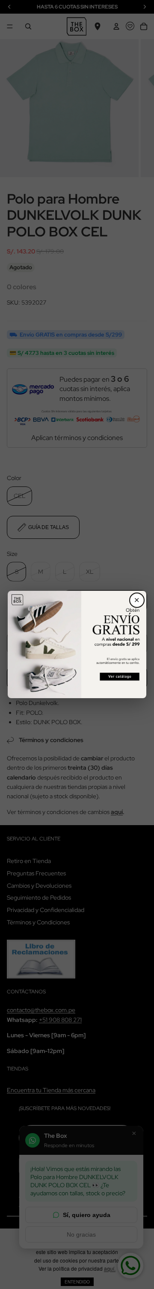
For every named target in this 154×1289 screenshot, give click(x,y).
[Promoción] (77, 644)
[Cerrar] (137, 600)
